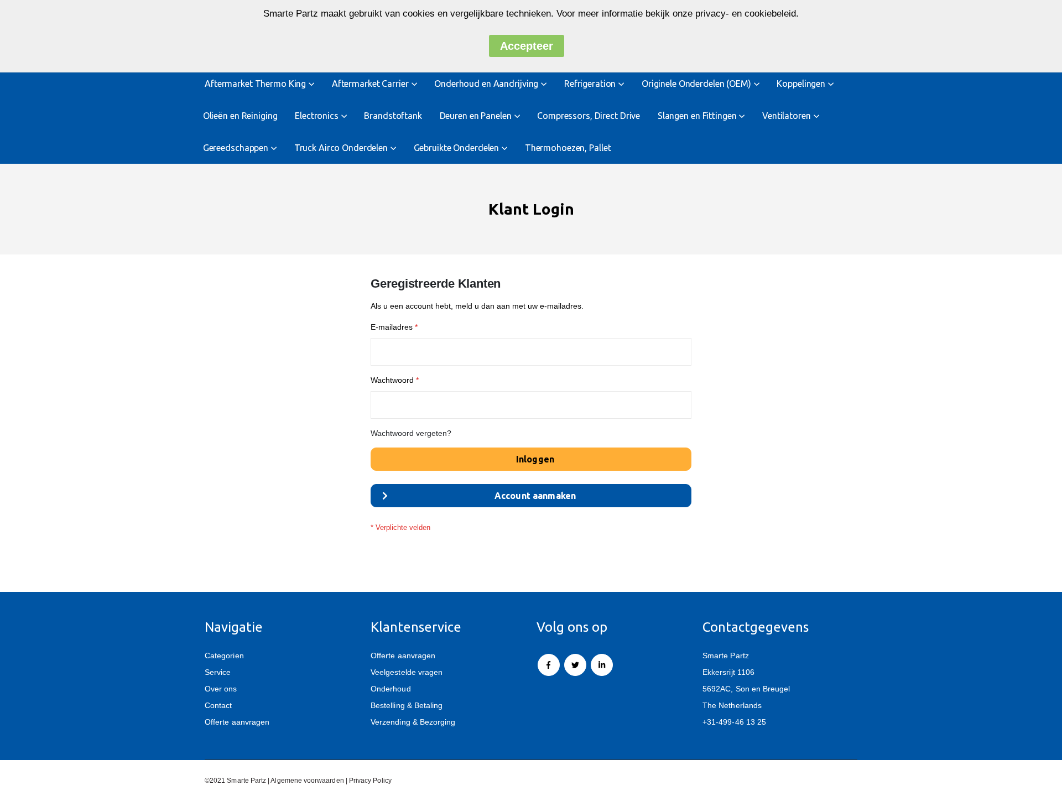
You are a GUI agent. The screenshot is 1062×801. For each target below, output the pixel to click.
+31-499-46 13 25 (734, 721)
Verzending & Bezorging (413, 721)
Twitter (575, 665)
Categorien (224, 655)
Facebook (549, 665)
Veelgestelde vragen (406, 672)
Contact (218, 705)
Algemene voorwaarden (306, 780)
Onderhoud (391, 688)
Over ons (221, 688)
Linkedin (602, 665)
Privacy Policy (370, 780)
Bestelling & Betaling (406, 705)
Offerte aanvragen (237, 721)
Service (218, 672)
